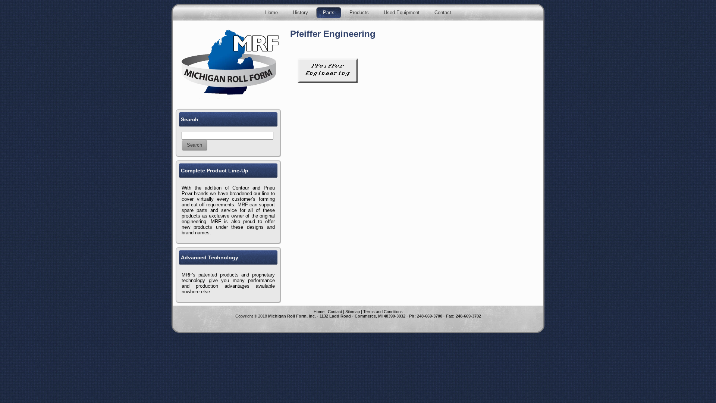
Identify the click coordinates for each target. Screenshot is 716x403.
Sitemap (352, 311)
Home (319, 311)
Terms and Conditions (383, 311)
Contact (335, 311)
